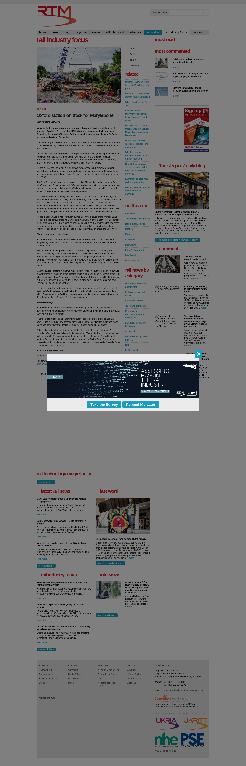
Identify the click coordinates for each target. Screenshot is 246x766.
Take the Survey (104, 405)
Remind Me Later (140, 405)
